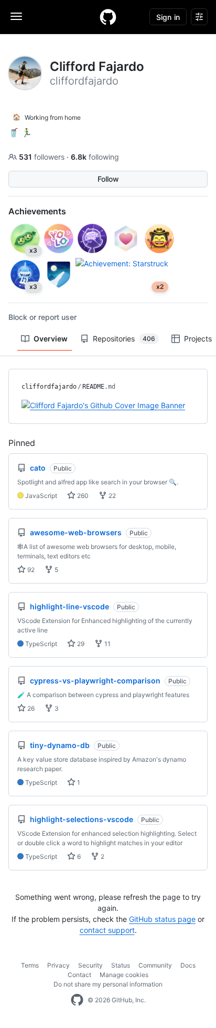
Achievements (37, 211)
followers (43, 156)
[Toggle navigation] (16, 16)
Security (90, 965)
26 (30, 708)
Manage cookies (124, 975)
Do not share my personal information (108, 984)
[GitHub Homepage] (77, 1000)
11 (107, 644)
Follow (108, 178)
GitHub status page (162, 919)
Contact (79, 975)
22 (111, 496)
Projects (198, 338)
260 (82, 496)
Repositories (124, 338)
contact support (107, 930)
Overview (51, 338)
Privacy (58, 965)
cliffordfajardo (49, 386)
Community (155, 965)
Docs (188, 965)
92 (30, 570)
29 (79, 644)
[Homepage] (108, 16)
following (95, 156)
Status (120, 965)
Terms (30, 965)
